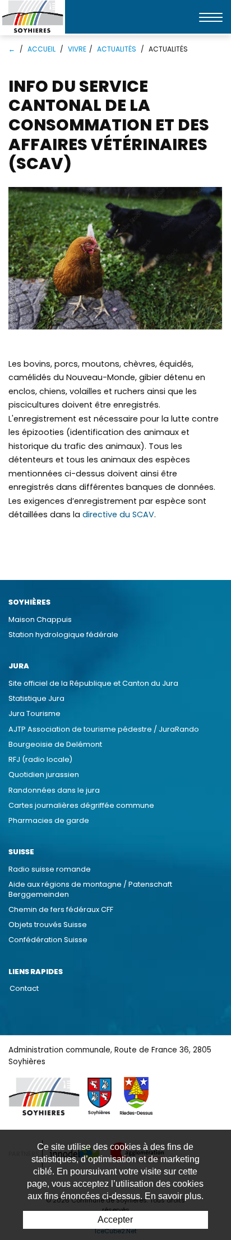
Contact (24, 988)
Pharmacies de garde (48, 820)
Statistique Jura (36, 698)
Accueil (41, 49)
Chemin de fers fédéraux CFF (60, 909)
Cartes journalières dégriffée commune (81, 805)
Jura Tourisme (34, 713)
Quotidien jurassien (43, 774)
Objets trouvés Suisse (47, 924)
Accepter (115, 1219)
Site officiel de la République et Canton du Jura (93, 683)
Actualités (116, 49)
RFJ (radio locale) (40, 759)
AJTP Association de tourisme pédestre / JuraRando (103, 729)
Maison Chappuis (40, 619)
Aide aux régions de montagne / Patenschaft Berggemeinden (90, 889)
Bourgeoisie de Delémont (55, 744)
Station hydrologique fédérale (63, 634)
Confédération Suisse (47, 939)
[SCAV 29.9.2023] (115, 258)
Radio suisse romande (49, 869)
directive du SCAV (118, 514)
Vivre (77, 49)
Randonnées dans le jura (54, 790)
